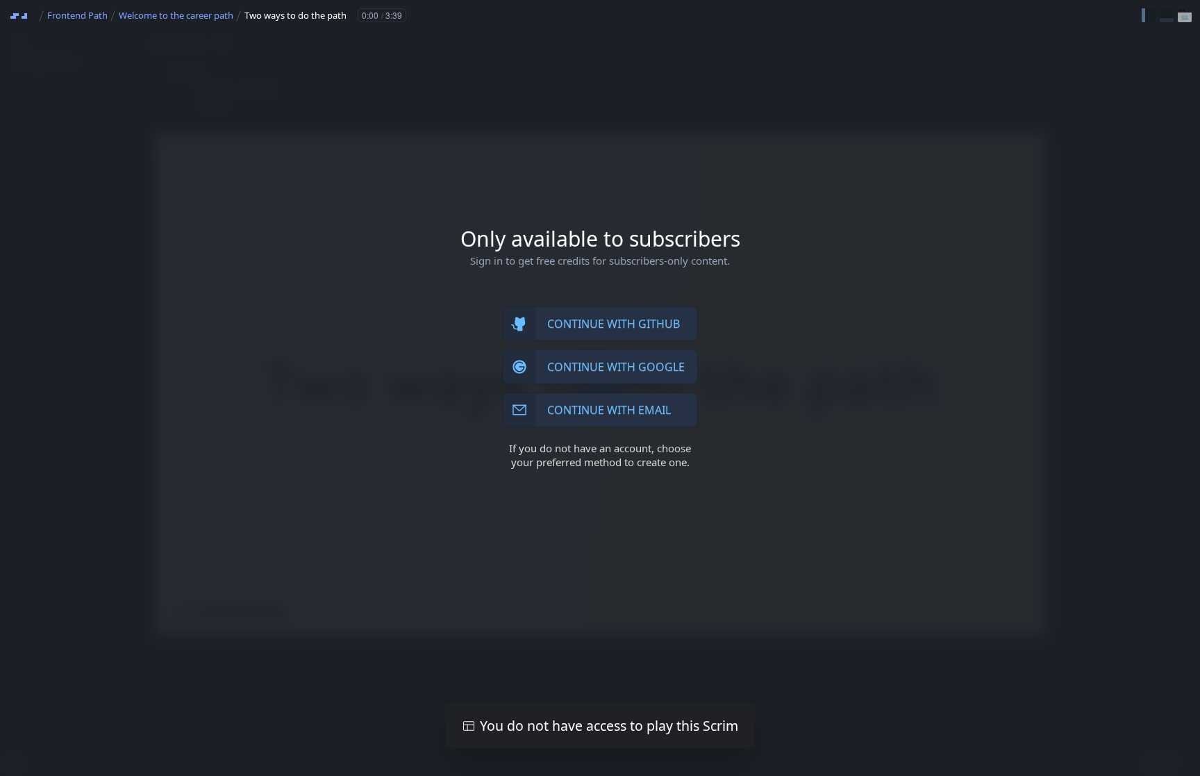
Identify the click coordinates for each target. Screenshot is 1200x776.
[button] (1148, 15)
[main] (600, 388)
